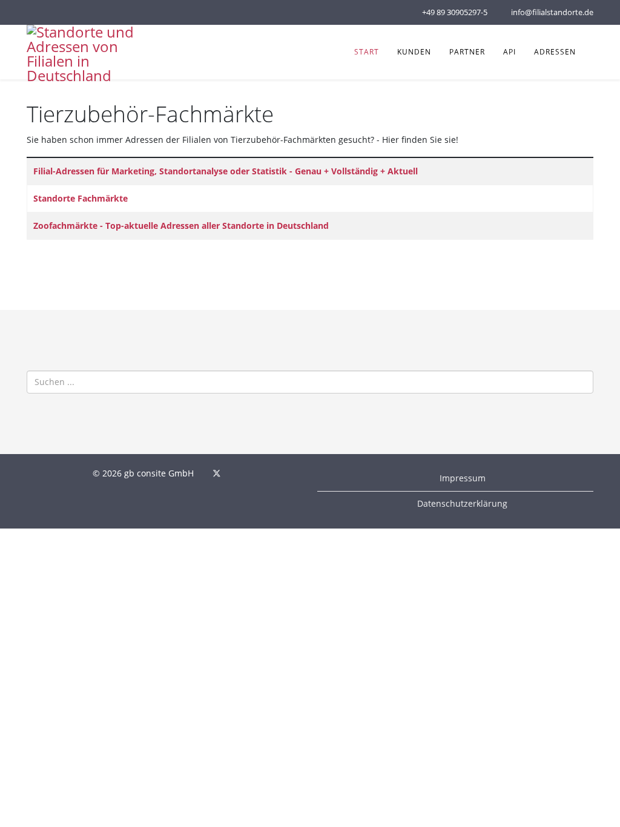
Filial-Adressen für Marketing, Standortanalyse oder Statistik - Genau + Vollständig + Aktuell (225, 171)
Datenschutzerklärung (461, 503)
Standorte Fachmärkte (80, 198)
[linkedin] (232, 473)
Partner (467, 52)
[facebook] (200, 473)
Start (366, 52)
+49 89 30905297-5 (454, 12)
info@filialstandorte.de (552, 12)
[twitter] (217, 473)
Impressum (461, 478)
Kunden (414, 52)
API (509, 52)
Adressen (555, 52)
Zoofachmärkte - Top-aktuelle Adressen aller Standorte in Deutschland (181, 225)
